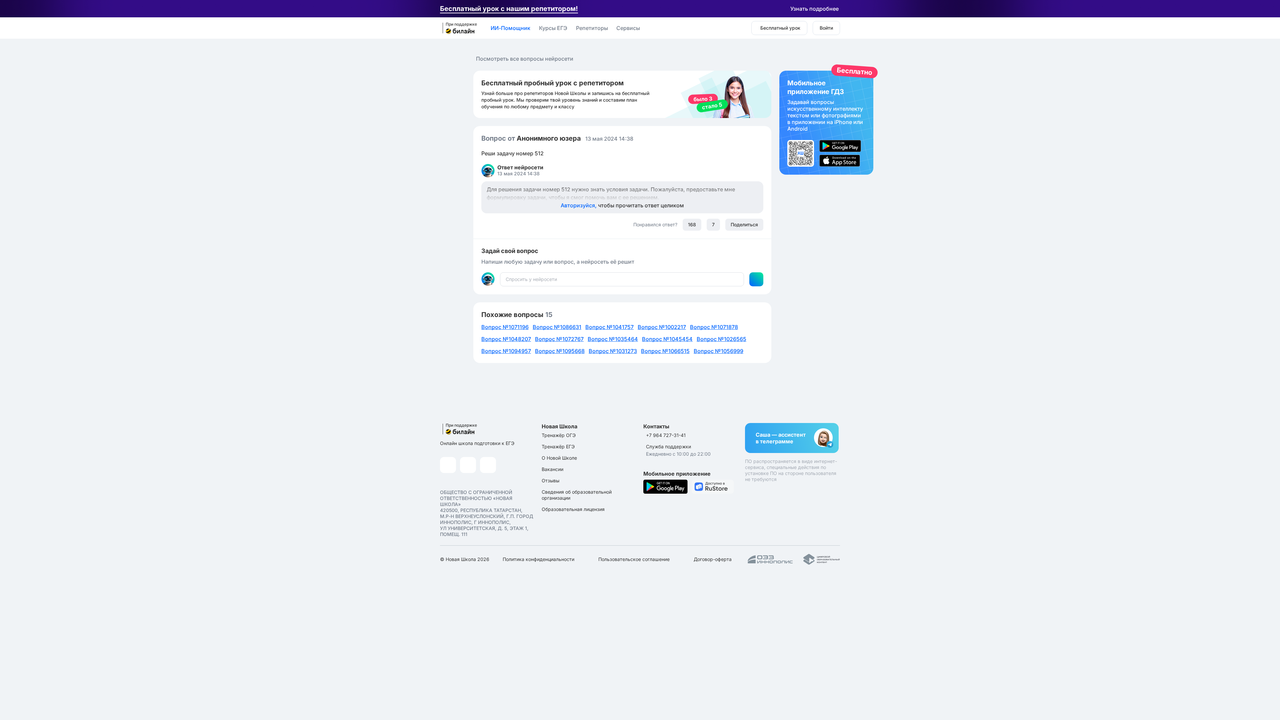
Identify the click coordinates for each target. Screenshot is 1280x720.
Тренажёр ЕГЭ (558, 446)
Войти (826, 28)
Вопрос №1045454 (667, 339)
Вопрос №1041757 (609, 327)
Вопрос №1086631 (557, 327)
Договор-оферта (713, 559)
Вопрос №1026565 (721, 339)
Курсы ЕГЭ (553, 28)
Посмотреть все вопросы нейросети (524, 58)
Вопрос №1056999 (718, 351)
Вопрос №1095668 (560, 351)
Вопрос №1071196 (505, 327)
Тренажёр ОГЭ (559, 435)
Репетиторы (592, 28)
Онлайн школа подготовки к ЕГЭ (477, 443)
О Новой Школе (559, 458)
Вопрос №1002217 (662, 327)
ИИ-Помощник (510, 28)
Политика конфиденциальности (538, 559)
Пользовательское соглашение (634, 559)
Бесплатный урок (780, 28)
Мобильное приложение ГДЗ (826, 123)
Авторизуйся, (622, 205)
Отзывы (550, 480)
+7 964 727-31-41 (666, 435)
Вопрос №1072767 (559, 339)
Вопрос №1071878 (714, 327)
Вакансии (552, 469)
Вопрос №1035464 (613, 339)
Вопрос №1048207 (506, 339)
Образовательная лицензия (573, 509)
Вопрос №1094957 (506, 351)
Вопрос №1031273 (613, 351)
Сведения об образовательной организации (577, 495)
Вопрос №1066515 (665, 351)
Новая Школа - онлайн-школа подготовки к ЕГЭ (457, 28)
